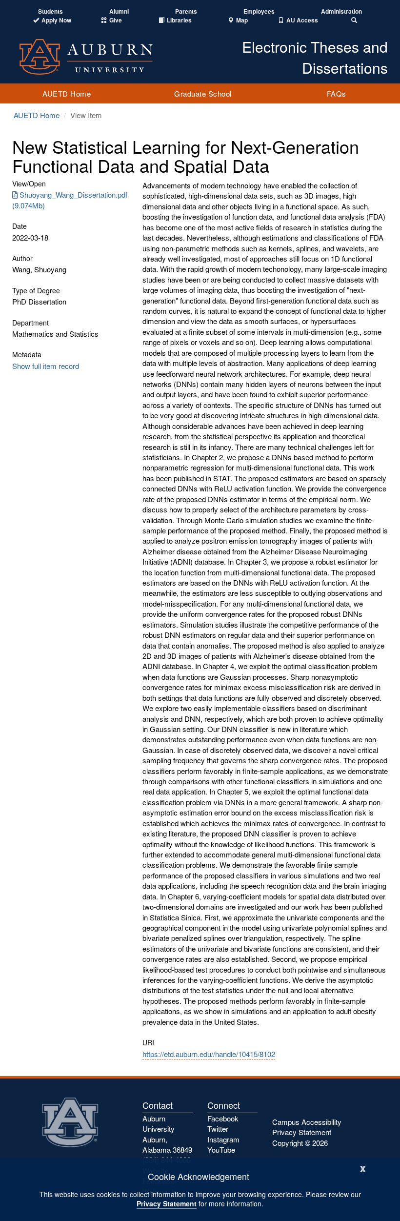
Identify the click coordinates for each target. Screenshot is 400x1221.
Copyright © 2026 (300, 1143)
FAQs (336, 93)
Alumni (119, 11)
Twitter (217, 1128)
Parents (186, 11)
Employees (259, 11)
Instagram (223, 1139)
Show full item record (45, 366)
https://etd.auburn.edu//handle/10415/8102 (208, 1054)
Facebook (223, 1118)
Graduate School (203, 93)
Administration (341, 11)
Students (50, 11)
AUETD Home (66, 93)
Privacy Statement (167, 1203)
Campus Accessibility (306, 1122)
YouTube (221, 1149)
